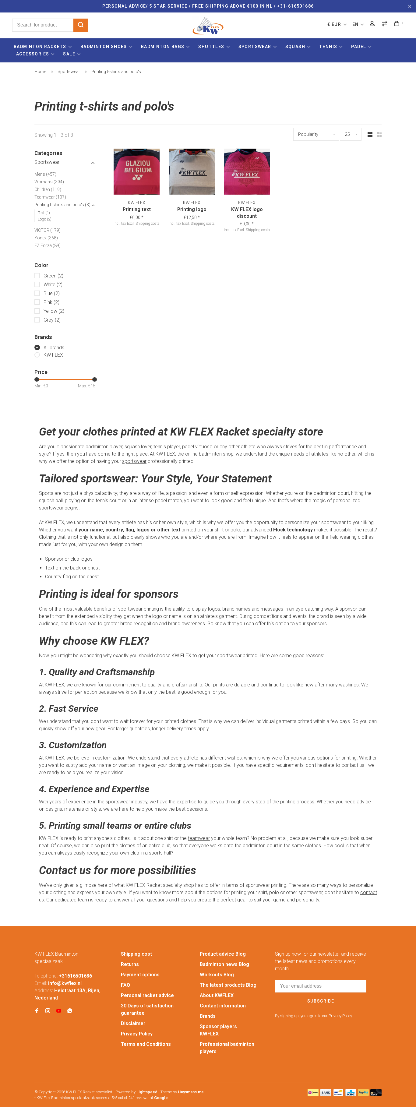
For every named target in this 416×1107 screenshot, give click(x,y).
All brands (54, 348)
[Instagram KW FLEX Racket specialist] (47, 1011)
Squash (295, 46)
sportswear (134, 461)
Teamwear (50, 197)
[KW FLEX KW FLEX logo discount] (247, 173)
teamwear (199, 838)
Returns (130, 964)
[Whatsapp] (69, 1011)
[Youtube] (58, 1011)
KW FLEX (53, 355)
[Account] (373, 24)
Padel (358, 46)
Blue (52, 293)
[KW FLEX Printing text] (137, 173)
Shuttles (211, 46)
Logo (44, 219)
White (53, 284)
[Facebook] (36, 1011)
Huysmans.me (191, 1092)
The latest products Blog (228, 985)
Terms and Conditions (146, 1044)
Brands (208, 1016)
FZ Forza (47, 245)
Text (44, 212)
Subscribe (320, 1001)
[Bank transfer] (325, 1094)
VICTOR (47, 230)
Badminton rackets (40, 46)
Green (53, 276)
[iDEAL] (313, 1094)
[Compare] (385, 24)
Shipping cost (136, 954)
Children (47, 189)
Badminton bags (163, 46)
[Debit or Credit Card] (376, 1094)
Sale (69, 53)
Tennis (328, 46)
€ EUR (334, 24)
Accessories (32, 53)
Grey (52, 320)
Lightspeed (146, 1092)
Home (40, 71)
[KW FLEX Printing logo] (192, 173)
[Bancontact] (338, 1094)
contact (368, 892)
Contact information (223, 1006)
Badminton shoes (103, 46)
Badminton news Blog (224, 964)
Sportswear (254, 46)
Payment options (140, 975)
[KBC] (350, 1094)
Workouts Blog (217, 975)
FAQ (125, 985)
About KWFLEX (217, 995)
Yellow (54, 311)
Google (161, 1097)
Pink (51, 302)
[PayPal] (363, 1094)
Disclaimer (133, 1023)
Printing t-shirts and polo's (116, 71)
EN (355, 24)
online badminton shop (209, 454)
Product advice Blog (223, 954)
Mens (45, 174)
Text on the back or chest (72, 568)
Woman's (49, 181)
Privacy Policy (137, 1034)
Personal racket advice (147, 995)
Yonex (46, 237)
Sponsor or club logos (69, 559)
